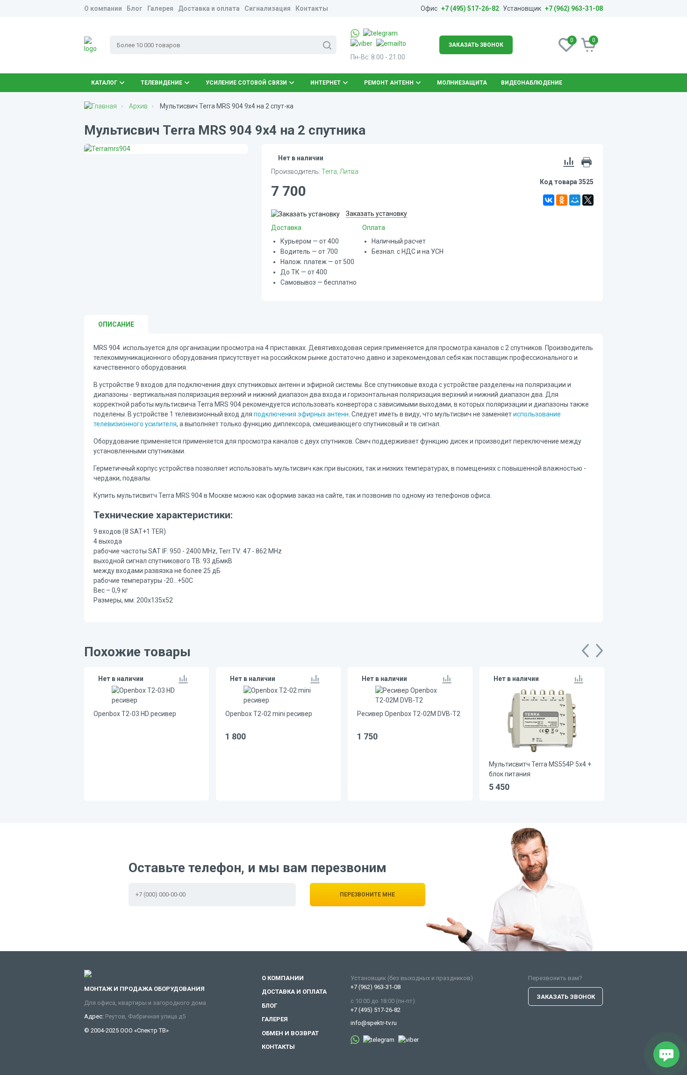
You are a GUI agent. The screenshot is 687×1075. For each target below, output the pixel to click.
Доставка (286, 227)
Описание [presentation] (116, 324)
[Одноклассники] (561, 200)
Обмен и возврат (290, 1033)
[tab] (116, 324)
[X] (588, 200)
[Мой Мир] (574, 200)
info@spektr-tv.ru (374, 1022)
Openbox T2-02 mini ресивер (268, 713)
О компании (103, 8)
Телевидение (161, 82)
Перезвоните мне (367, 894)
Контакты (311, 8)
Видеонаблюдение (531, 82)
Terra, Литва (340, 171)
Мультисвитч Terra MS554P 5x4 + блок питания (540, 769)
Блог (135, 8)
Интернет (325, 82)
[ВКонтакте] (548, 200)
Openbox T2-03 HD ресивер (134, 713)
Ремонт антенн (389, 82)
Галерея (160, 8)
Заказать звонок (476, 45)
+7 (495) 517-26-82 (470, 8)
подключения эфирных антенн (301, 414)
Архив (138, 106)
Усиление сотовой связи (246, 82)
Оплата (373, 227)
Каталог (104, 82)
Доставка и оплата (209, 8)
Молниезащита (462, 82)
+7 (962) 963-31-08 (574, 8)
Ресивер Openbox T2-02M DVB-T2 (408, 713)
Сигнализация (267, 8)
